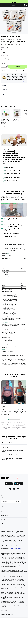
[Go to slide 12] (19, 419)
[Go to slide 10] (17, 419)
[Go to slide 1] (8, 419)
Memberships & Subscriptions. (15, 548)
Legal (2, 523)
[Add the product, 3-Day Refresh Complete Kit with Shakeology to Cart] (8, 116)
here (14, 554)
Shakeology (15, 119)
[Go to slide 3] (10, 419)
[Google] (18, 483)
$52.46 (5, 127)
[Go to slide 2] (9, 419)
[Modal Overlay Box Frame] (11, 502)
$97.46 (17, 125)
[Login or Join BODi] (26, 5)
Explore (3, 512)
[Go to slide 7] (14, 419)
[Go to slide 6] (13, 419)
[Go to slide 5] (12, 419)
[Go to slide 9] (16, 419)
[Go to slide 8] (15, 419)
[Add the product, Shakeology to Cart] (20, 116)
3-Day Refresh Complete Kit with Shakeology (5, 120)
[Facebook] (14, 489)
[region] (14, 118)
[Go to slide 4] (11, 419)
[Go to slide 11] (18, 419)
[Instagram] (10, 489)
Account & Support (5, 515)
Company (3, 519)
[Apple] (9, 483)
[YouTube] (18, 489)
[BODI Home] (14, 5)
